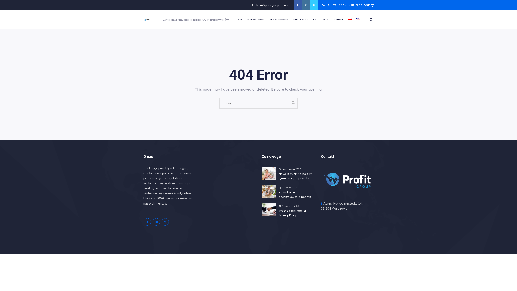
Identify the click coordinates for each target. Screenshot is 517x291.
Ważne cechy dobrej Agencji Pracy (292, 213)
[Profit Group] (147, 19)
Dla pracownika (279, 20)
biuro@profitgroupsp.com (272, 5)
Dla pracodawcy (256, 20)
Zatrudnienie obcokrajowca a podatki (295, 194)
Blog (326, 20)
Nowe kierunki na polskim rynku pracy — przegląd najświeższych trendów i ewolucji (296, 176)
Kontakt (338, 20)
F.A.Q (315, 20)
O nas (239, 20)
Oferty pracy (300, 20)
